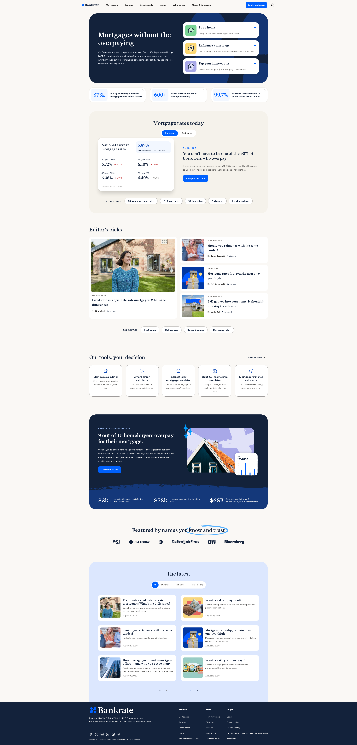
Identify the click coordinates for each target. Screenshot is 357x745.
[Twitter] (96, 734)
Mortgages (184, 717)
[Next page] (197, 690)
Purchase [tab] (169, 133)
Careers (209, 727)
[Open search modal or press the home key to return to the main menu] (272, 5)
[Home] (90, 5)
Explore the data (110, 469)
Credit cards (184, 727)
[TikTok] (118, 734)
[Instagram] (102, 734)
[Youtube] (113, 734)
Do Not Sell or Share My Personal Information (247, 733)
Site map (210, 722)
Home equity (197, 584)
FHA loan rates (171, 201)
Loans (181, 733)
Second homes (195, 329)
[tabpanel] (178, 164)
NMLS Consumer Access (132, 718)
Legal (229, 717)
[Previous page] (159, 690)
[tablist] (178, 133)
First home (150, 329)
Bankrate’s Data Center (189, 738)
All (155, 584)
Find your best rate (195, 178)
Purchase (166, 584)
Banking (182, 722)
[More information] (143, 90)
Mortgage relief (221, 329)
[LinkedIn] (107, 734)
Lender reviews (240, 201)
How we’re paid (213, 717)
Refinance (181, 584)
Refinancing (171, 329)
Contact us (211, 733)
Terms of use (233, 738)
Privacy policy (233, 722)
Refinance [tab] (187, 133)
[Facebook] (91, 734)
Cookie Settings (234, 727)
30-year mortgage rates (141, 201)
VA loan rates (195, 201)
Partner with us (212, 738)
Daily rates (217, 201)
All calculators (255, 357)
